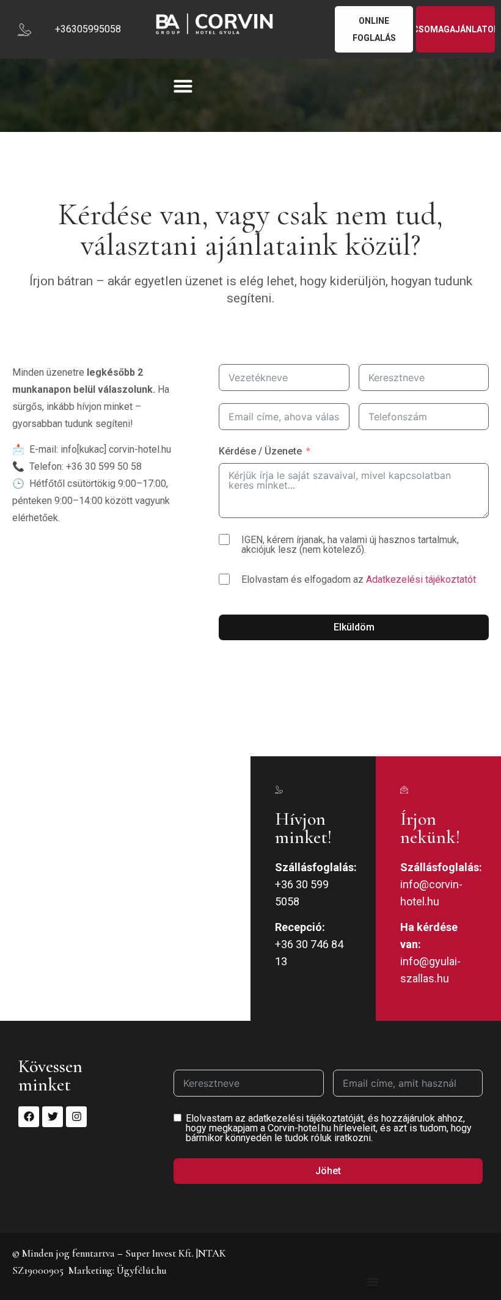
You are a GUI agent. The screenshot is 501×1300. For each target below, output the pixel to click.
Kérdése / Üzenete (260, 451)
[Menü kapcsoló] (373, 1282)
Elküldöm (354, 627)
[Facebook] (28, 1116)
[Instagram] (76, 1116)
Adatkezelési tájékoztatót (421, 579)
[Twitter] (52, 1116)
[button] (182, 86)
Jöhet (328, 1171)
